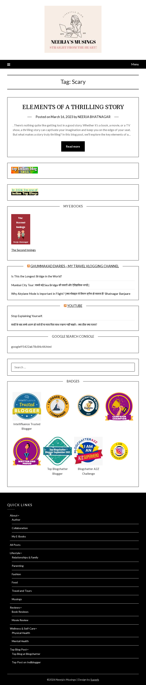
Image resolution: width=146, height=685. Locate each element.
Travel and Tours (22, 590)
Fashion (16, 574)
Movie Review (20, 620)
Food (15, 582)
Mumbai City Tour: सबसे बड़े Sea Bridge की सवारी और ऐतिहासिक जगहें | (50, 285)
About (13, 515)
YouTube (74, 306)
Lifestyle (15, 553)
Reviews (15, 607)
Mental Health (20, 641)
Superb (94, 679)
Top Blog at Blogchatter (26, 653)
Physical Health (21, 632)
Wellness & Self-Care (22, 628)
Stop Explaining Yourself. (27, 316)
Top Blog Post (18, 649)
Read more (73, 146)
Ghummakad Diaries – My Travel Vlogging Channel (74, 266)
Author (16, 519)
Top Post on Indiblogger (26, 662)
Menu (135, 64)
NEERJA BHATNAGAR (94, 117)
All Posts (15, 544)
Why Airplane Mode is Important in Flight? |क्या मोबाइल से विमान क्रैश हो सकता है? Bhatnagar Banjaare (70, 293)
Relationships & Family (25, 557)
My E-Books (19, 536)
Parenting (18, 565)
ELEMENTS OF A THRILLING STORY (73, 107)
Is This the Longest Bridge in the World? (36, 276)
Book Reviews (20, 611)
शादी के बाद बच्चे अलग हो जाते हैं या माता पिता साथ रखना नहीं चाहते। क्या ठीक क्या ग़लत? (54, 324)
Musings (17, 599)
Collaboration (20, 528)
